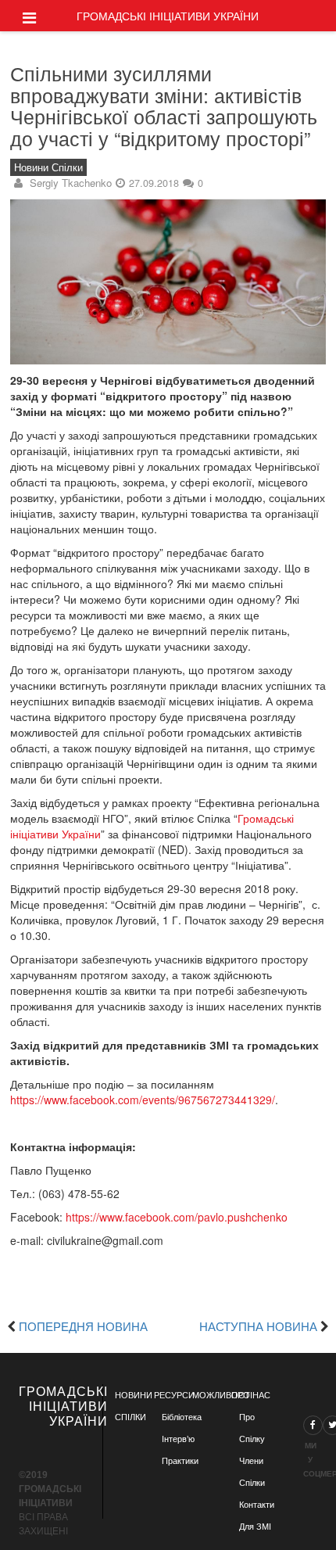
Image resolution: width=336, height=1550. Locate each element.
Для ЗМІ (255, 1526)
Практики (180, 1461)
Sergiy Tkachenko (71, 182)
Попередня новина (83, 1325)
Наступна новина (258, 1325)
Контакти (256, 1504)
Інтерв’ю (178, 1439)
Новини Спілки (48, 167)
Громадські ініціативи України (168, 15)
